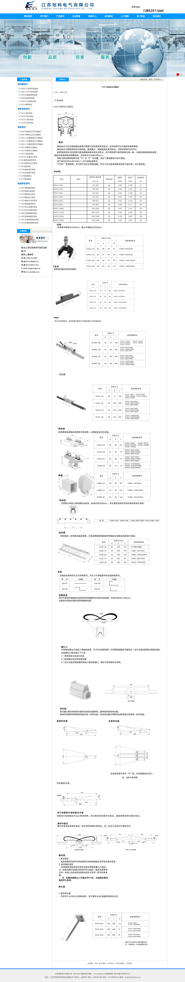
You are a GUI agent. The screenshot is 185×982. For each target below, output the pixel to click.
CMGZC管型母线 (26, 123)
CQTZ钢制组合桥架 (27, 197)
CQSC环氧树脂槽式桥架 (29, 220)
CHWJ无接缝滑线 (27, 154)
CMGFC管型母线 (26, 120)
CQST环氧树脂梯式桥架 (29, 223)
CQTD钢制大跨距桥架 (28, 201)
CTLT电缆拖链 (25, 179)
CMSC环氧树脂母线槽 (28, 95)
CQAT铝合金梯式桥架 (28, 210)
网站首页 (28, 16)
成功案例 (109, 16)
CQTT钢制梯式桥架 (27, 194)
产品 (55, 92)
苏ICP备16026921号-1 (122, 974)
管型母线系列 (24, 109)
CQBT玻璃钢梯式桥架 (28, 216)
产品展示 (60, 16)
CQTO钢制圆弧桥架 (27, 204)
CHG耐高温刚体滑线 (28, 160)
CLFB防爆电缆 (26, 176)
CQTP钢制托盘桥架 (27, 191)
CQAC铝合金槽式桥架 (28, 207)
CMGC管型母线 (26, 113)
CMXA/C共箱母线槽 (28, 101)
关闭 (129, 963)
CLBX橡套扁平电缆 (27, 170)
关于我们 (44, 16)
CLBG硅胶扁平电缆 (27, 173)
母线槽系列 (23, 84)
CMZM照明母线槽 (27, 98)
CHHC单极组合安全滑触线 (30, 135)
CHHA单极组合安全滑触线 (30, 132)
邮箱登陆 (109, 974)
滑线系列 (22, 127)
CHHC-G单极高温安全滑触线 (31, 141)
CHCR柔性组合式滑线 (28, 163)
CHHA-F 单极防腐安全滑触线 (31, 144)
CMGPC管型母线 (26, 116)
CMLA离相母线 (26, 104)
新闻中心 (92, 16)
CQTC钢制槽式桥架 (27, 188)
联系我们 (157, 16)
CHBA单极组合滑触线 (28, 147)
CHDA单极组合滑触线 (28, 151)
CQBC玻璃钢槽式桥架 (28, 213)
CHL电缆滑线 (25, 166)
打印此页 (119, 963)
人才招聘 (125, 16)
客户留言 (141, 16)
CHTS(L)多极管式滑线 (28, 157)
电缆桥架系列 (24, 183)
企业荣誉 (76, 16)
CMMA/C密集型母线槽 (29, 89)
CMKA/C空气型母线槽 (29, 92)
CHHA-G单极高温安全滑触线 (31, 138)
